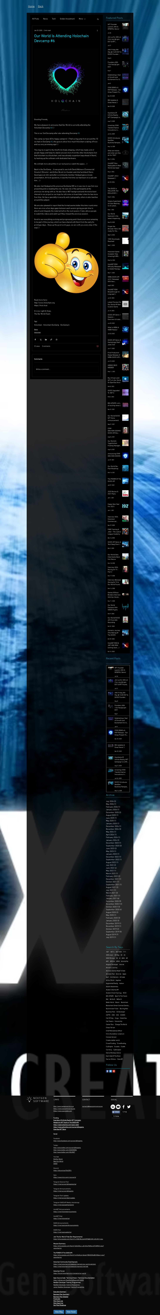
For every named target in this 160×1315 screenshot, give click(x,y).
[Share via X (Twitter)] (41, 339)
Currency (109, 1050)
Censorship (118, 1021)
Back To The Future (121, 996)
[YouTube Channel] (118, 1107)
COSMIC (122, 1015)
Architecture (114, 977)
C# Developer (120, 1012)
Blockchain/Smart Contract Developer (118, 1006)
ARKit (118, 961)
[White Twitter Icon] (129, 1107)
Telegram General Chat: (61, 1182)
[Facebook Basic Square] (107, 1071)
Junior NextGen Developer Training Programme (68, 1287)
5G (117, 958)
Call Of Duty (110, 1018)
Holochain (38, 325)
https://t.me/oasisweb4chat (62, 1232)
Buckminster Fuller (112, 1009)
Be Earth (112, 999)
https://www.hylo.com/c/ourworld (64, 1177)
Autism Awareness (112, 987)
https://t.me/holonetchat (61, 1219)
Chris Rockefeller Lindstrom (115, 1034)
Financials (56, 1299)
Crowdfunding (121, 1043)
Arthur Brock (110, 980)
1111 (124, 952)
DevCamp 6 (64, 325)
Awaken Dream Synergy (114, 993)
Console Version (111, 1037)
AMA (123, 958)
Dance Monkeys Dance (113, 1053)
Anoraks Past (110, 974)
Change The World (121, 1024)
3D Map (117, 955)
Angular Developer (112, 965)
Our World (60, 1161)
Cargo (117, 1018)
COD (117, 1015)
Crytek (123, 1047)
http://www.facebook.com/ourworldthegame (68, 1141)
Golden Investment (67, 19)
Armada (122, 977)
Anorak (121, 965)
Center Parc (110, 1024)
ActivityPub (124, 961)
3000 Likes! (109, 955)
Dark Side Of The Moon (113, 1056)
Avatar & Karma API (112, 990)
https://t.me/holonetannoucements (64, 1212)
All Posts (35, 19)
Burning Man (124, 1009)
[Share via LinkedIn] (46, 339)
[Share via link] (51, 339)
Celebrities (123, 1018)
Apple (124, 974)
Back (40, 6)
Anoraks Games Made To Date (115, 971)
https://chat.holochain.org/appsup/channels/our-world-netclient (74, 1264)
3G (121, 955)
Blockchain (124, 1002)
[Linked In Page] (113, 1107)
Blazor (117, 1002)
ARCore (112, 961)
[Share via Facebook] (35, 339)
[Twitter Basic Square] (110, 1071)
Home (31, 6)
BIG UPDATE (110, 996)
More (81, 19)
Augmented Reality (112, 983)
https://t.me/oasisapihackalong (63, 1205)
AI (119, 958)
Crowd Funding (111, 1043)
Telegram (56, 1189)
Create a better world (113, 1040)
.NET (107, 952)
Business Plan (110, 1012)
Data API (120, 1059)
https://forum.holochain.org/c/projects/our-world (69, 1273)
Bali (107, 999)
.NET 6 (112, 952)
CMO (113, 1015)
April (107, 977)
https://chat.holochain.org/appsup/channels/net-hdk (70, 1267)
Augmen (118, 980)
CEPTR (108, 1015)
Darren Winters (111, 1059)
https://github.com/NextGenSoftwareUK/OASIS (68, 1280)
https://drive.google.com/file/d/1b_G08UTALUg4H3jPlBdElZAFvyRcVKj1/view (78, 1239)
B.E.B (124, 993)
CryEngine (109, 1047)
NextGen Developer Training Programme (66, 1285)
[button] (98, 19)
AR (127, 958)
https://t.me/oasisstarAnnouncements (65, 1225)
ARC (107, 961)
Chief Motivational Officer (114, 1031)
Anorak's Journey (111, 968)
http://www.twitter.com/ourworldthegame (67, 1148)
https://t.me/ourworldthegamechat (64, 1184)
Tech (54, 19)
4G (124, 955)
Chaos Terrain (110, 1028)
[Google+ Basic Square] (114, 1071)
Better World (110, 1002)
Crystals (117, 1047)
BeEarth (119, 999)
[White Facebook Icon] (123, 1107)
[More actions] (97, 30)
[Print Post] (57, 339)
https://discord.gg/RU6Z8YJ (62, 1171)
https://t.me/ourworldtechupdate (64, 1198)
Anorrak (118, 974)
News (45, 19)
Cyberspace (117, 1050)
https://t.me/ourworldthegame (63, 1191)
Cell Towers (109, 1021)
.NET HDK (119, 952)
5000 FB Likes (110, 958)
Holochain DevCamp (51, 325)
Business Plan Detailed (60, 1297)
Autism (121, 983)
